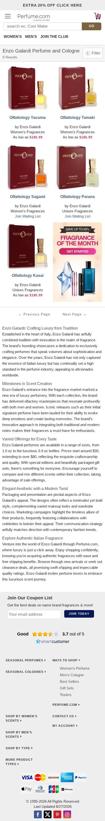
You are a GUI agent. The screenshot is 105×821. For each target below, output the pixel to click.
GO (91, 26)
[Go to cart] (97, 16)
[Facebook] (38, 814)
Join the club (54, 36)
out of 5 (73, 634)
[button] (8, 16)
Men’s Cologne (72, 675)
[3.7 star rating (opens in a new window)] (45, 634)
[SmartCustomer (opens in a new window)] (52, 642)
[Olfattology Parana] (77, 168)
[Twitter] (48, 814)
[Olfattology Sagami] (27, 168)
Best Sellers (69, 681)
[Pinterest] (57, 814)
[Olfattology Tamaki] (77, 88)
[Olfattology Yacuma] (27, 88)
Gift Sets (67, 688)
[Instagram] (67, 814)
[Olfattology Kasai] (27, 246)
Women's (13, 36)
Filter (96, 53)
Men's (31, 36)
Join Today (79, 613)
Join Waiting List (28, 216)
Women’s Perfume (75, 668)
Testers (66, 695)
